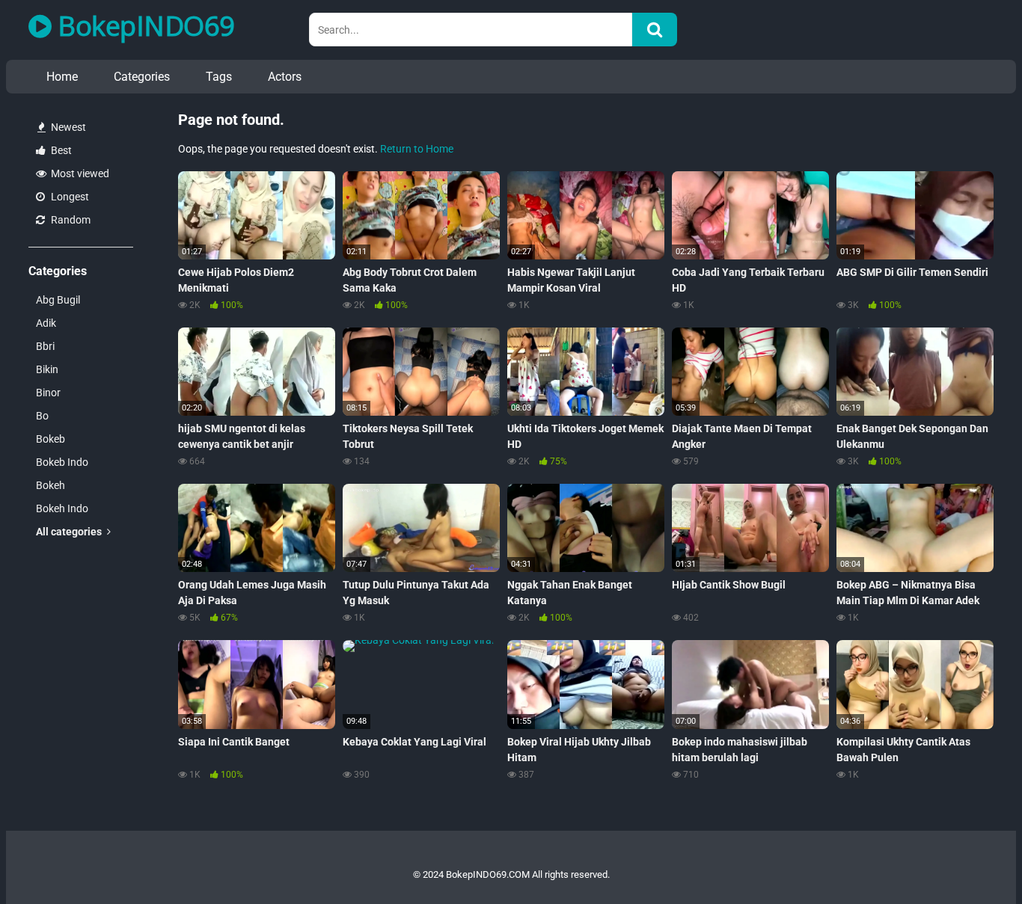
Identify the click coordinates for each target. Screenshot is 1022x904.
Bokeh (50, 485)
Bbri (45, 346)
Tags (219, 77)
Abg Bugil (58, 300)
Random (70, 220)
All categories (70, 532)
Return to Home (416, 149)
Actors (285, 77)
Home (62, 77)
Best (60, 150)
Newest (67, 127)
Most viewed (79, 173)
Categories (142, 77)
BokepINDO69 (143, 25)
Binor (48, 393)
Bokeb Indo (62, 462)
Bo (42, 416)
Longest (69, 197)
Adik (46, 323)
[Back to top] (972, 858)
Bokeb (50, 439)
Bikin (47, 369)
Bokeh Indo (62, 508)
